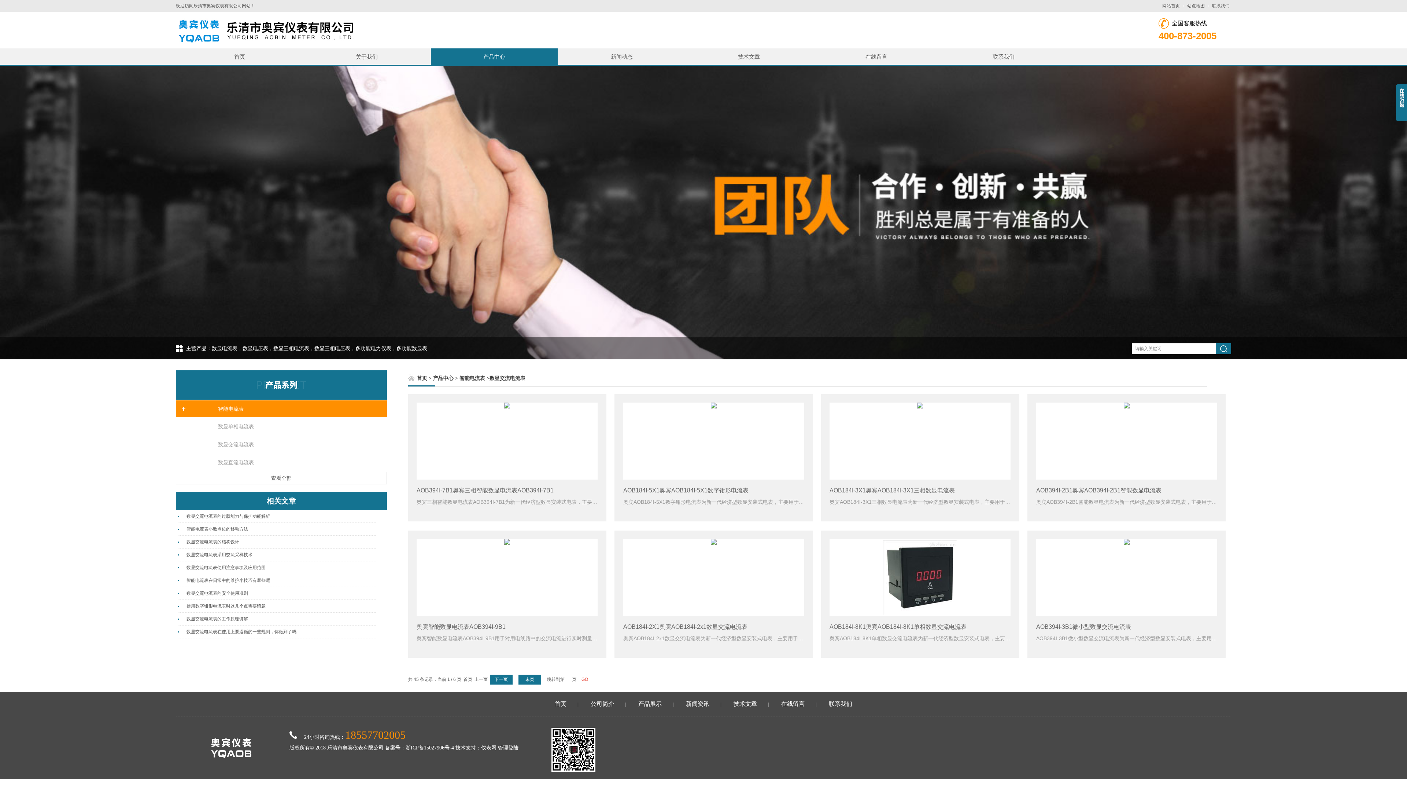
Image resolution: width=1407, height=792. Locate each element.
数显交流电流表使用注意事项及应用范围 (226, 567)
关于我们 (367, 57)
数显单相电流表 (236, 426)
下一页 (501, 679)
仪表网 (488, 748)
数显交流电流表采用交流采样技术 (219, 554)
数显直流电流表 (236, 462)
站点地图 (1196, 5)
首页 (239, 57)
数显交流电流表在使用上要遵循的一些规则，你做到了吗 (241, 631)
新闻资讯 (697, 704)
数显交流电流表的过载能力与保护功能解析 (228, 516)
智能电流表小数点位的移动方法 (217, 529)
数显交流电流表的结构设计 (213, 541)
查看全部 (281, 478)
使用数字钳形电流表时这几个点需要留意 (226, 606)
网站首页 (1171, 5)
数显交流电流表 (236, 444)
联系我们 (1221, 5)
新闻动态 (622, 57)
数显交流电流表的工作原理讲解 (217, 619)
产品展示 (650, 704)
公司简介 (602, 704)
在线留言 (876, 57)
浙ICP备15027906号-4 (430, 748)
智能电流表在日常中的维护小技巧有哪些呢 (228, 580)
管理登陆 (508, 748)
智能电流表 (231, 409)
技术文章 (749, 57)
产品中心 (494, 57)
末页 (529, 679)
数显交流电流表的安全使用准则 (217, 593)
